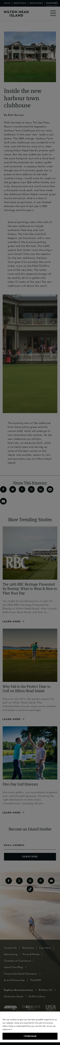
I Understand (30, 1036)
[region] (30, 1026)
